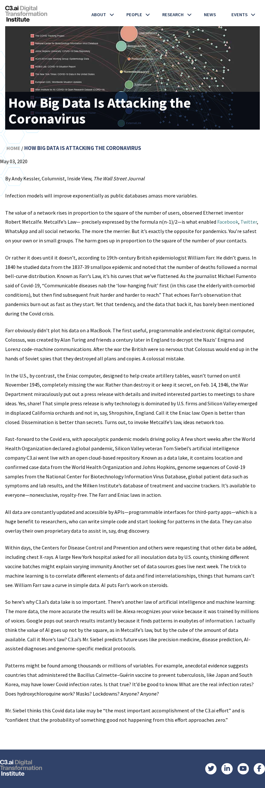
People (134, 14)
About (98, 14)
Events (239, 14)
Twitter (248, 221)
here (53, 737)
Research (173, 14)
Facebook (227, 221)
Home (13, 148)
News (210, 14)
